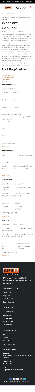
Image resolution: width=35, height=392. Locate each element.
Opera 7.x (5, 82)
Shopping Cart (8, 321)
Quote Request (8, 302)
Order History (8, 318)
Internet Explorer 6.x (8, 77)
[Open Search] (17, 7)
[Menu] (2, 7)
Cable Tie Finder (8, 299)
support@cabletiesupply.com (13, 370)
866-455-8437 (7, 364)
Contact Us (7, 292)
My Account (7, 315)
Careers (5, 338)
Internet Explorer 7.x (8, 75)
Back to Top (5, 146)
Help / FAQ (6, 296)
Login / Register (8, 312)
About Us (6, 334)
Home (2, 14)
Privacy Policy (7, 341)
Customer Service (9, 344)
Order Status (7, 325)
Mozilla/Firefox (6, 80)
